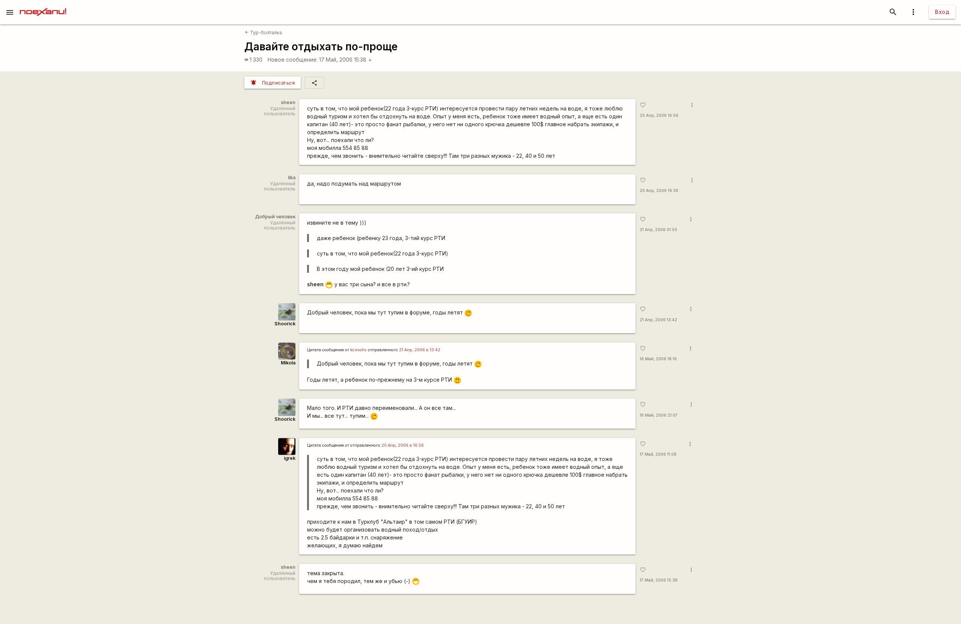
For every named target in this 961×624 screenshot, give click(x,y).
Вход (942, 12)
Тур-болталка (263, 32)
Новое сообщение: (293, 59)
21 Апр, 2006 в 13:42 (419, 350)
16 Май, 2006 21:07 (659, 415)
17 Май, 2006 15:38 (345, 59)
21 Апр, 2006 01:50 (658, 229)
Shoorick (284, 323)
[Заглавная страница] (43, 5)
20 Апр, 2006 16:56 (659, 115)
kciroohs (358, 350)
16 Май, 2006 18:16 (658, 359)
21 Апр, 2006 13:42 (658, 319)
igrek (289, 458)
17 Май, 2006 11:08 (658, 454)
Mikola (288, 363)
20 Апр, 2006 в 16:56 (402, 445)
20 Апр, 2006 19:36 (659, 190)
